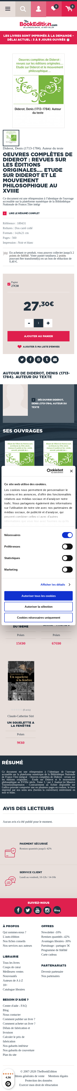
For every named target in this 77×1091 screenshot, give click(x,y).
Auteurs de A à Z (13, 980)
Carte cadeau (49, 954)
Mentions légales (58, 1076)
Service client (31, 872)
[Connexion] (38, 11)
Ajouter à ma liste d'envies (41, 346)
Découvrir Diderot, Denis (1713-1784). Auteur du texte (49, 403)
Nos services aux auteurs (17, 945)
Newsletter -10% (51, 932)
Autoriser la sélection (39, 606)
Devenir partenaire (52, 971)
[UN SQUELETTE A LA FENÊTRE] (20, 680)
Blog (6, 1010)
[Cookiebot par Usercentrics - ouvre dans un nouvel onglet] (47, 471)
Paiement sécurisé (34, 843)
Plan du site (9, 1054)
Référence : (9, 223)
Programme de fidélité (54, 950)
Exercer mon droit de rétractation (38, 1085)
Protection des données (38, 1080)
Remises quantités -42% (55, 936)
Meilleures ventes (13, 971)
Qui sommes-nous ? (14, 932)
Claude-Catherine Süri (20, 716)
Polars (20, 635)
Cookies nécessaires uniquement (38, 617)
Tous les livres (11, 962)
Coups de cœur (12, 967)
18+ (5, 985)
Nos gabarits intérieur (15, 1045)
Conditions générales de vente (26, 1076)
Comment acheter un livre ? (19, 1023)
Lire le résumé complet (24, 213)
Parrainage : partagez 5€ (55, 945)
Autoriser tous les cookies (38, 595)
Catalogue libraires (14, 989)
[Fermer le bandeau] (71, 471)
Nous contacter (12, 1014)
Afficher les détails (53, 584)
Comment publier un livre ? (19, 1019)
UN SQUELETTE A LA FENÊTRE (20, 724)
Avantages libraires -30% (56, 941)
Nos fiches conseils (14, 941)
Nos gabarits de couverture (18, 1050)
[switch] (67, 546)
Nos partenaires (50, 976)
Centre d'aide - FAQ (15, 1005)
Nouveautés (10, 976)
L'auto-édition (11, 936)
